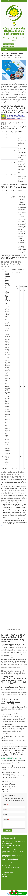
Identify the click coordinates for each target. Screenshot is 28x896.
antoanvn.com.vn (10, 774)
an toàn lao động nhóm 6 (9, 788)
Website (5, 814)
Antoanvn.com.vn (14, 112)
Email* (4, 809)
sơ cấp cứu (5, 789)
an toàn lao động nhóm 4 (9, 784)
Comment (5, 819)
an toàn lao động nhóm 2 (9, 781)
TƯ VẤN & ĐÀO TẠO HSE (7, 872)
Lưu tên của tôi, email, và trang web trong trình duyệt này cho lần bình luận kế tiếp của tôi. (13, 800)
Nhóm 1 (9, 57)
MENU (5, 49)
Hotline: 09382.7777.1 (9, 46)
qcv (4, 57)
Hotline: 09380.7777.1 (9, 44)
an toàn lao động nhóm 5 (9, 786)
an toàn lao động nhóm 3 (9, 783)
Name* (4, 804)
